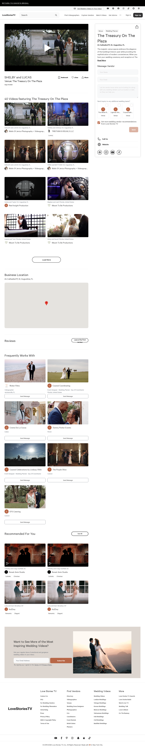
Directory (70, 696)
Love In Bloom (123, 710)
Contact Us (44, 696)
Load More (46, 259)
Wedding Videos (99, 696)
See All (80, 534)
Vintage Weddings (100, 703)
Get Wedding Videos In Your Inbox (89, 8)
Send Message (25, 396)
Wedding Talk (123, 706)
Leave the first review (80, 340)
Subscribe (61, 660)
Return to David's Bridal (15, 3)
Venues (69, 703)
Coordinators (71, 716)
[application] (46, 47)
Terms (36, 665)
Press (42, 713)
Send (134, 129)
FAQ (41, 699)
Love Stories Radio (125, 699)
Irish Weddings (99, 716)
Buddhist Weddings (100, 723)
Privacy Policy (47, 665)
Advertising (44, 710)
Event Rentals (71, 720)
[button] (46, 47)
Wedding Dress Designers (75, 706)
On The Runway (124, 713)
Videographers (72, 699)
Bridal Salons (71, 723)
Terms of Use (44, 723)
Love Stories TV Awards (127, 696)
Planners (69, 727)
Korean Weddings (100, 706)
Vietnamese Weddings (101, 713)
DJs (68, 713)
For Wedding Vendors (47, 703)
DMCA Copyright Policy (48, 720)
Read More (101, 60)
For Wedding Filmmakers (48, 706)
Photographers (72, 710)
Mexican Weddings (100, 710)
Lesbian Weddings (100, 699)
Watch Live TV (124, 703)
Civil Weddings (99, 720)
